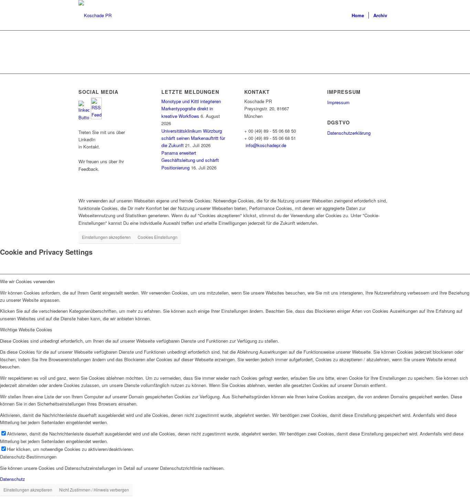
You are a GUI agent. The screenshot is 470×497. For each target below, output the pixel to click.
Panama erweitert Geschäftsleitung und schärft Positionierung (190, 160)
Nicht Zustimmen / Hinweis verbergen (94, 490)
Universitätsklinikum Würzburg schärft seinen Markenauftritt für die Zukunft (193, 138)
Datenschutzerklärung (349, 133)
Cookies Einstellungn (158, 237)
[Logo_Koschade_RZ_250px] (94, 15)
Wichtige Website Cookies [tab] (26, 329)
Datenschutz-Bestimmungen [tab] (28, 456)
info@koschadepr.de (266, 145)
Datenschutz (12, 479)
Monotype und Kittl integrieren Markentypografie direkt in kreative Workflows (191, 108)
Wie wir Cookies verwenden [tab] (27, 281)
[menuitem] (357, 15)
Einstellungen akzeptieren (106, 237)
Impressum (338, 102)
